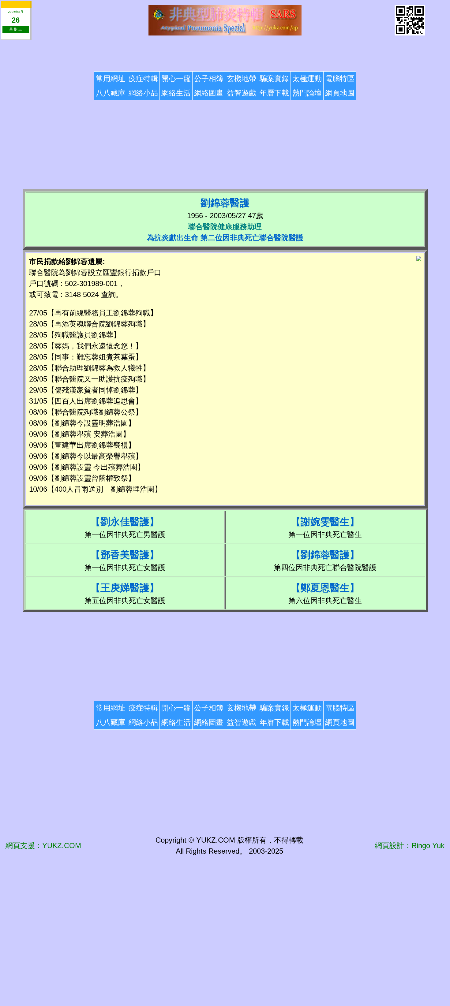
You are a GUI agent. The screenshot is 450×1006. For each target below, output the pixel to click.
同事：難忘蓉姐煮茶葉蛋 (94, 357)
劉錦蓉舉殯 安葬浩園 (88, 434)
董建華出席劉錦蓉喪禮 (91, 445)
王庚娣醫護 (124, 587)
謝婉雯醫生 (325, 521)
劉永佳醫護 (124, 521)
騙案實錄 (274, 78)
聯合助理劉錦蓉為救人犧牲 (98, 368)
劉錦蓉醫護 (325, 554)
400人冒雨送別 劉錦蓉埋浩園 (104, 489)
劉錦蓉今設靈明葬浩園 (91, 423)
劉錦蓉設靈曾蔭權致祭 (91, 478)
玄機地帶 (241, 78)
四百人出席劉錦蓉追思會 (94, 401)
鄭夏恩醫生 (325, 587)
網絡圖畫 (208, 93)
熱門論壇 (307, 93)
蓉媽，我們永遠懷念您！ (94, 346)
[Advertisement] (225, 54)
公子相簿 (208, 78)
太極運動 (307, 78)
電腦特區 (339, 78)
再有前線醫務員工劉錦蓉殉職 (102, 313)
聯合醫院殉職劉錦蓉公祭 (94, 412)
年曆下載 (274, 93)
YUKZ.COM (61, 845)
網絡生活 (176, 93)
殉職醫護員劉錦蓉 (83, 335)
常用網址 (110, 78)
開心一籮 (176, 78)
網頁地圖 (339, 93)
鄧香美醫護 (124, 554)
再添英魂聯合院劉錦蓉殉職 (98, 324)
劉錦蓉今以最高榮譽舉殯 (94, 456)
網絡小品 (143, 93)
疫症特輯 (143, 78)
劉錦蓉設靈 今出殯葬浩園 (95, 467)
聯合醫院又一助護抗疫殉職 (98, 379)
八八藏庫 (110, 93)
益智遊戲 (241, 93)
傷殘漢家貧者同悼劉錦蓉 (94, 390)
